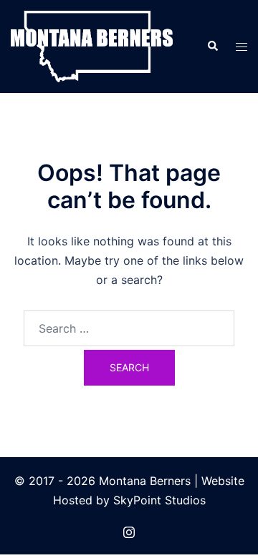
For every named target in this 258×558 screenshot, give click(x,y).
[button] (212, 46)
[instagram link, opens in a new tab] (129, 530)
